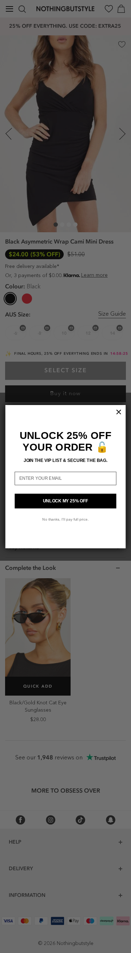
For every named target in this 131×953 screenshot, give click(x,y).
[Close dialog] (118, 411)
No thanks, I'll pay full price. (65, 519)
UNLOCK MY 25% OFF (65, 500)
